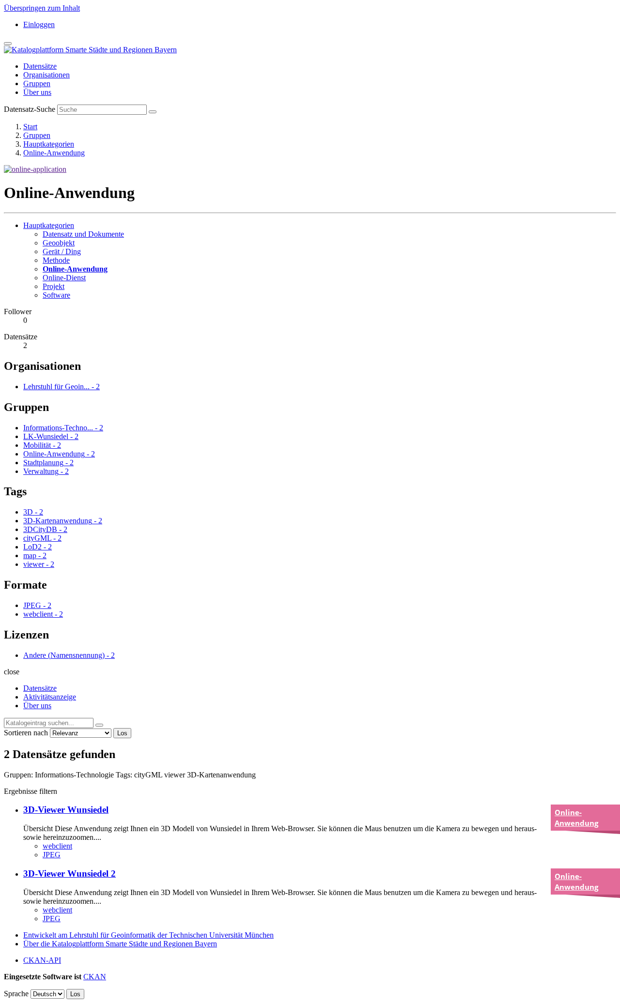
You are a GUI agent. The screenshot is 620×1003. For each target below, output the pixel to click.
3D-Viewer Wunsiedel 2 (69, 873)
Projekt (53, 286)
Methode (56, 260)
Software (56, 295)
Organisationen (46, 75)
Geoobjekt (59, 243)
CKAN (94, 977)
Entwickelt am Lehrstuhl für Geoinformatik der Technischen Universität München (148, 935)
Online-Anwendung (54, 153)
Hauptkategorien (48, 144)
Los (122, 733)
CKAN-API (42, 960)
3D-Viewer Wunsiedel (65, 810)
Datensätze (40, 66)
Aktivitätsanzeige (49, 697)
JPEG (52, 855)
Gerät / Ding (62, 251)
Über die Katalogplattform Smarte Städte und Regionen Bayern (120, 944)
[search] (99, 725)
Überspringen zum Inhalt (42, 8)
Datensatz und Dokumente (83, 234)
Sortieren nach (26, 733)
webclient (57, 846)
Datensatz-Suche (29, 109)
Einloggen (39, 24)
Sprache (16, 993)
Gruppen (36, 83)
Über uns (37, 92)
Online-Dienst (64, 278)
